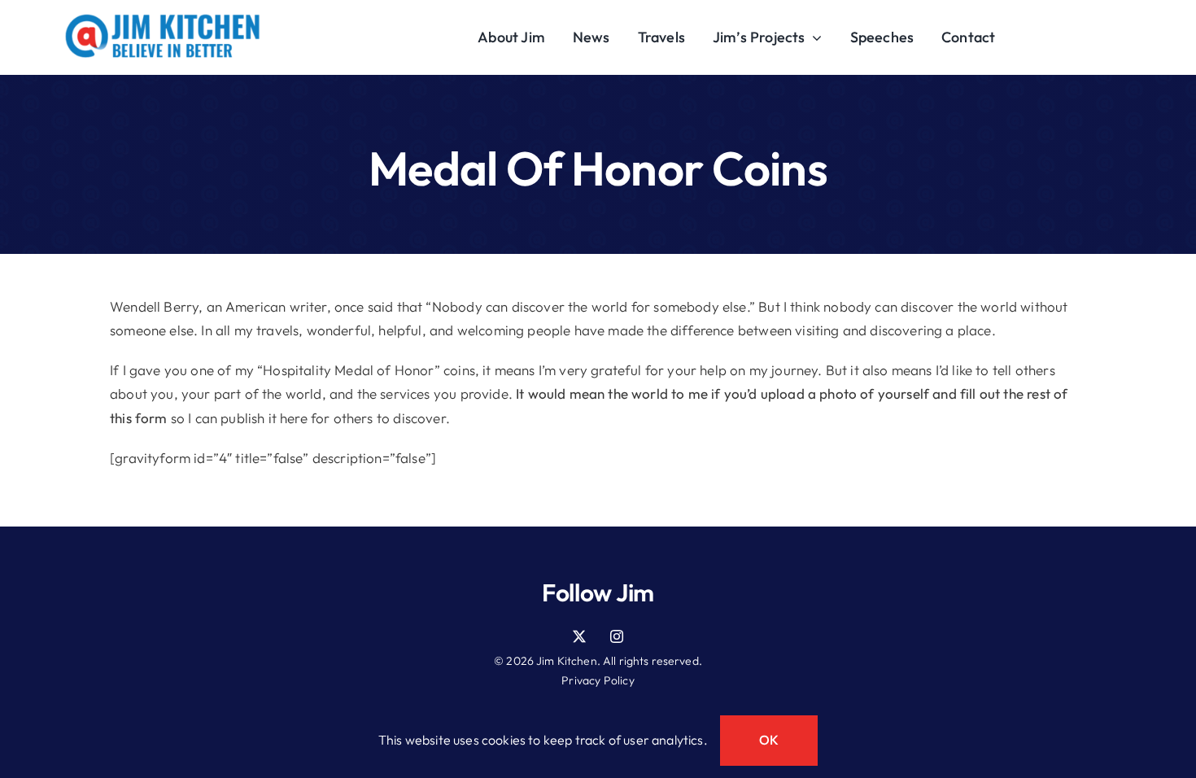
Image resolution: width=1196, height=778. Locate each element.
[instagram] (616, 636)
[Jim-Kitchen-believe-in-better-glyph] (162, 20)
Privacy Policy (597, 680)
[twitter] (579, 636)
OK (769, 740)
